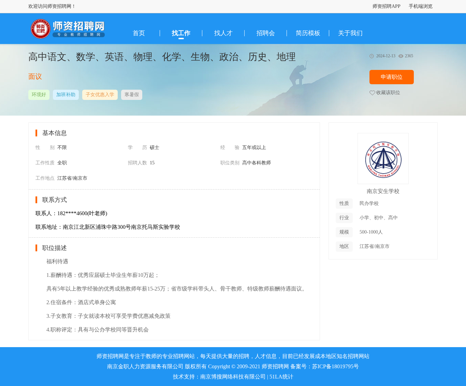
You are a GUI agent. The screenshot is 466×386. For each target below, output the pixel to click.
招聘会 (266, 33)
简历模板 (308, 33)
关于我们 (350, 33)
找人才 (223, 33)
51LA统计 (281, 377)
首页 (139, 33)
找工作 (181, 33)
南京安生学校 (383, 191)
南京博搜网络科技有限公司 (233, 377)
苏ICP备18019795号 (335, 366)
